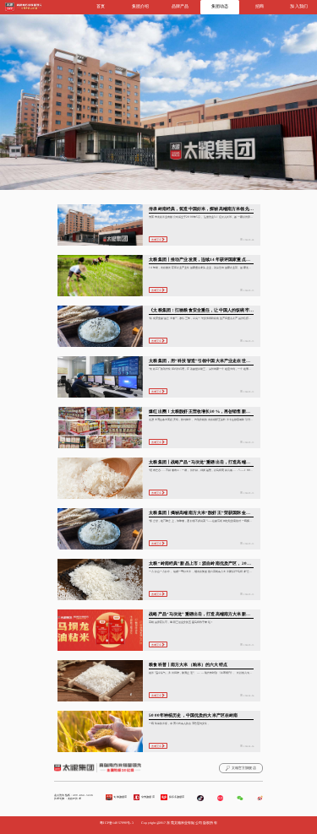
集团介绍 (141, 6)
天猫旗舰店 (120, 797)
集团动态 (220, 6)
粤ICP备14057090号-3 (116, 823)
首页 (100, 6)
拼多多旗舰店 (176, 797)
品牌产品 (180, 6)
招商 (259, 6)
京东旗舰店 (148, 797)
